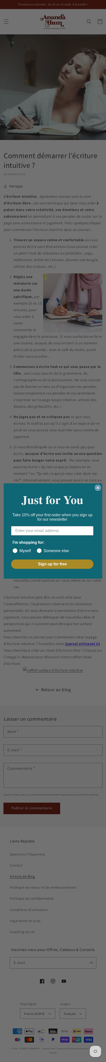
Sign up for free (52, 564)
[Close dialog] (97, 487)
